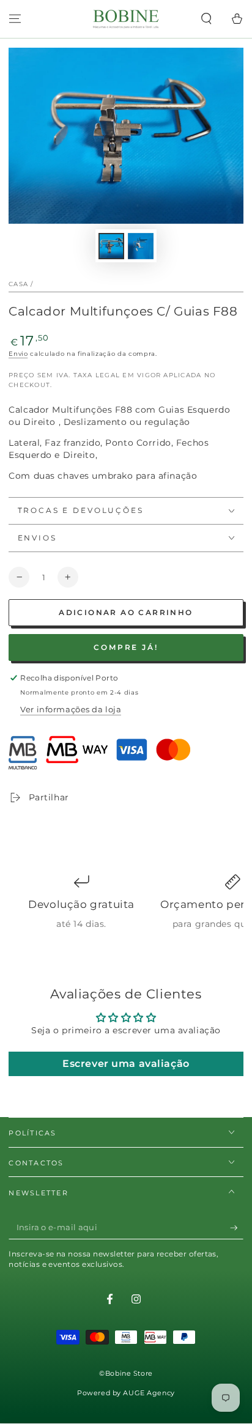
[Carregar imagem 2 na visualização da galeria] (141, 246)
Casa (18, 284)
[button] (206, 19)
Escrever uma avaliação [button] (126, 1063)
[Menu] (15, 19)
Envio (18, 353)
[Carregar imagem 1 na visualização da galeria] (111, 246)
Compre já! (126, 647)
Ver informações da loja (70, 709)
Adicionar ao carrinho (126, 612)
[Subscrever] (236, 1228)
